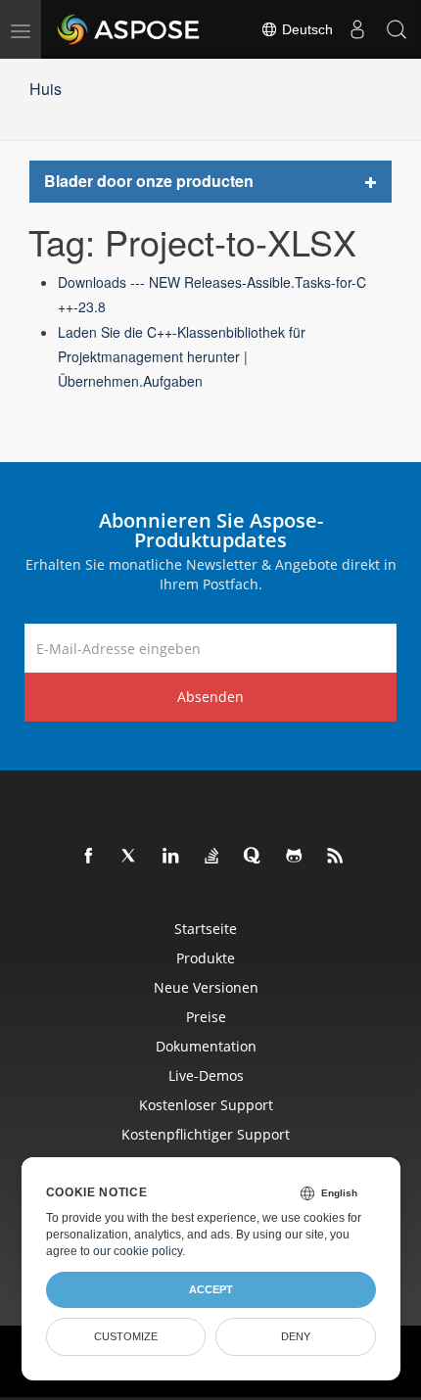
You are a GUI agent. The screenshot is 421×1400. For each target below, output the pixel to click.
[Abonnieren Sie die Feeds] (336, 856)
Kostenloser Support (206, 1105)
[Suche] (396, 29)
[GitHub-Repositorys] (294, 856)
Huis (45, 88)
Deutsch (305, 29)
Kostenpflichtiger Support (205, 1134)
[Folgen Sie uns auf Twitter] (130, 856)
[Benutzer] (357, 29)
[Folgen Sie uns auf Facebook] (89, 856)
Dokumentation (206, 1046)
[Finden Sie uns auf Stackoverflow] (212, 856)
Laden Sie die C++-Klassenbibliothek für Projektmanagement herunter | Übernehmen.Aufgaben (181, 356)
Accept (211, 1289)
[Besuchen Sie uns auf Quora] (253, 856)
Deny (295, 1336)
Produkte (205, 958)
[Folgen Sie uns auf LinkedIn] (171, 856)
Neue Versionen (206, 987)
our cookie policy (137, 1251)
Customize (126, 1336)
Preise (206, 1016)
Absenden (210, 696)
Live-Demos (206, 1075)
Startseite (205, 928)
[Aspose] (129, 29)
